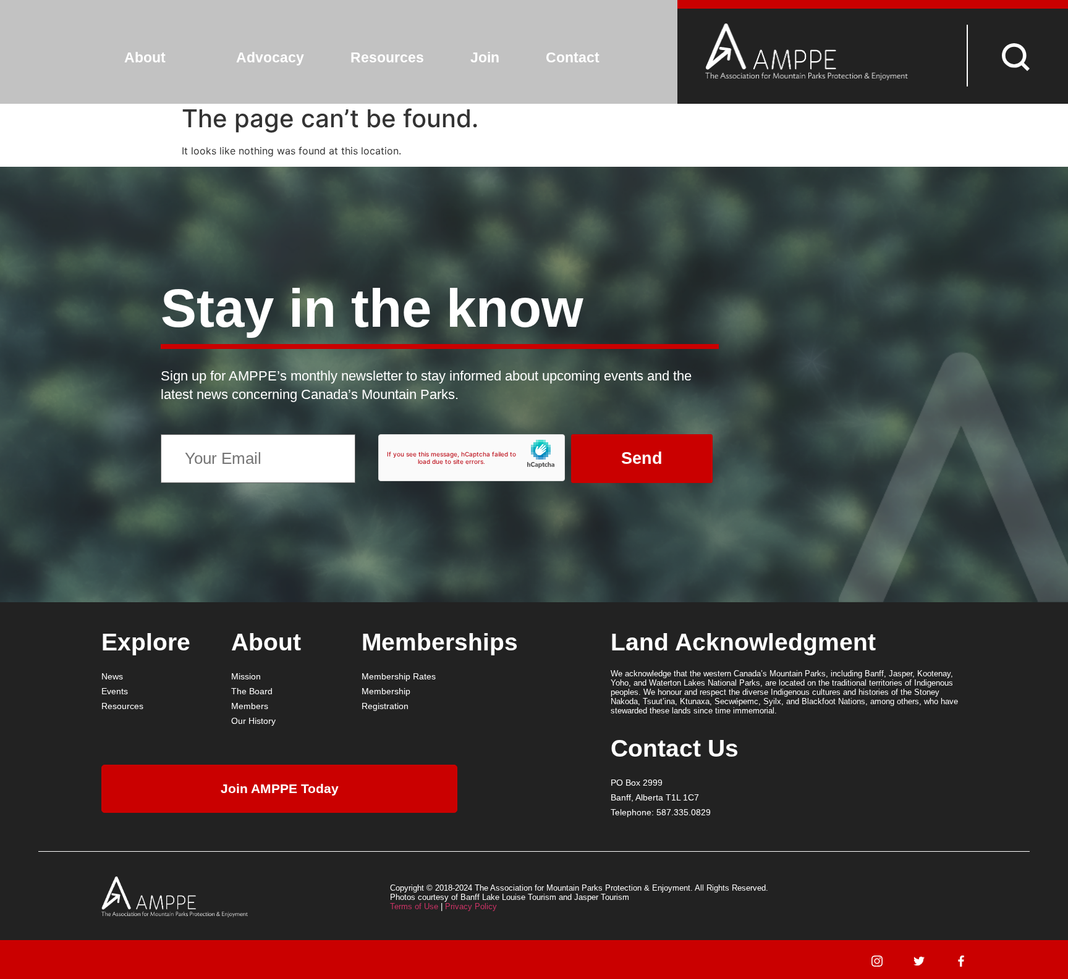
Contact (573, 57)
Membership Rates (399, 676)
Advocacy (270, 57)
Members (249, 706)
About (145, 57)
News (112, 676)
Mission (246, 676)
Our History (253, 721)
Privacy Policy (471, 906)
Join (484, 57)
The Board (252, 691)
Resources (387, 57)
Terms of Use (414, 906)
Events (114, 691)
